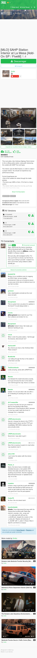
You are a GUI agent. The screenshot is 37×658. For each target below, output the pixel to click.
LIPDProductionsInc (14, 419)
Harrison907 (12, 346)
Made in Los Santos (7, 652)
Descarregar (19, 61)
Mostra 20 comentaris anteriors (18, 270)
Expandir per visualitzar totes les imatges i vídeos (18, 147)
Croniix (10, 313)
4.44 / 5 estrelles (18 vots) (7, 156)
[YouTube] (12, 73)
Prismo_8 (11, 465)
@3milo (10, 509)
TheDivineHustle (13, 367)
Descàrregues (8, 152)
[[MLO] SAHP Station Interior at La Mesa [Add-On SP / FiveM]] (18, 118)
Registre (29, 530)
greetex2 (11, 291)
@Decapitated (12, 315)
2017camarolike (13, 402)
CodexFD (11, 498)
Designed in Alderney (7, 650)
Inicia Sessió (20, 530)
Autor (13, 245)
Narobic (10, 377)
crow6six (11, 483)
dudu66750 (11, 274)
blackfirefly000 (12, 507)
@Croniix (11, 326)
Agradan (18, 152)
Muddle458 (11, 356)
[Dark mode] (31, 7)
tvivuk (10, 335)
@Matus (25, 251)
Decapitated (12, 302)
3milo (13, 71)
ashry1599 (11, 454)
